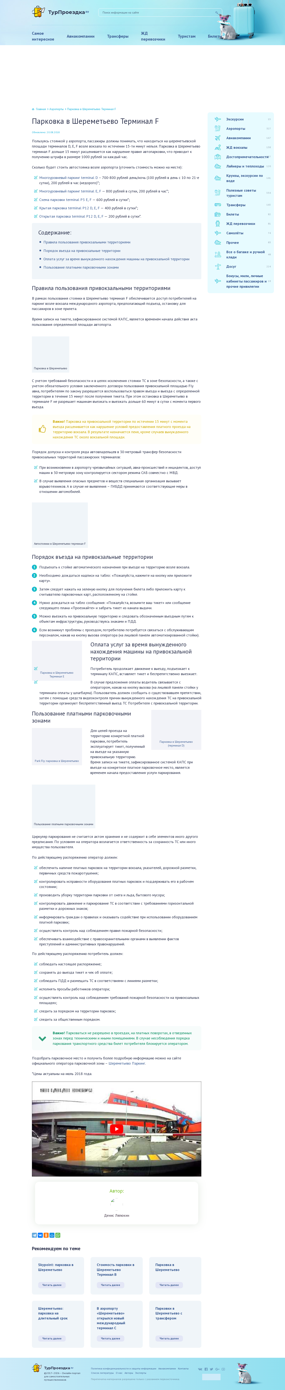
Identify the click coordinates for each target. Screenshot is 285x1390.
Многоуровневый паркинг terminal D (68, 177)
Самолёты (248, 233)
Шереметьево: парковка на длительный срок (53, 1313)
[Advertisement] (142, 76)
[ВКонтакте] (40, 1235)
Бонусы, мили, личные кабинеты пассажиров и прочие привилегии (248, 281)
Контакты (183, 1368)
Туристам (186, 36)
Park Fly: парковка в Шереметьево (57, 761)
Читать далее (52, 1285)
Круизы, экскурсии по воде (248, 178)
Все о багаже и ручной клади (248, 254)
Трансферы (118, 36)
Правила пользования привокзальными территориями (86, 242)
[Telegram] (34, 1235)
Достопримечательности (248, 156)
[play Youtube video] (116, 1129)
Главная (41, 109)
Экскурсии (248, 119)
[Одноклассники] (46, 1235)
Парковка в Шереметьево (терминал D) (176, 743)
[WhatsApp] (57, 1235)
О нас (119, 1372)
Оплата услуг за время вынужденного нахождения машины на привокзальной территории (116, 259)
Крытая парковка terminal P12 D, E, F (69, 208)
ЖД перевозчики (153, 36)
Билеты (215, 36)
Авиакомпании (81, 36)
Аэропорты (56, 109)
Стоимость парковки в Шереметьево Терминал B (115, 1269)
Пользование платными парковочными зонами (81, 267)
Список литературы (102, 1372)
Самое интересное (43, 36)
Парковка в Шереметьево (167, 1267)
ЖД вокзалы (248, 147)
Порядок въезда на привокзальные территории (81, 250)
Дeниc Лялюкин (116, 1215)
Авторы (129, 1372)
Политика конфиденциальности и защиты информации (123, 1368)
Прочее (248, 242)
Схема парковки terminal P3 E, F (65, 199)
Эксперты (140, 1372)
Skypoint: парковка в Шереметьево (55, 1267)
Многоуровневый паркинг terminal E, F (70, 191)
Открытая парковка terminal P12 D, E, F (71, 216)
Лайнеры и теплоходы (248, 166)
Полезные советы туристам (248, 193)
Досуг (248, 266)
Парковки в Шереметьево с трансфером (168, 1313)
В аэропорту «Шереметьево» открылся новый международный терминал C (111, 1318)
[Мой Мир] (51, 1235)
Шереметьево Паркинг (126, 1063)
